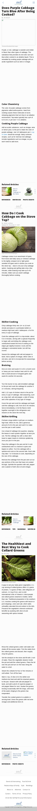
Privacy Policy (27, 794)
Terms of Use (16, 794)
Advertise (18, 790)
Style (22, 785)
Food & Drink (26, 781)
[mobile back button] (3, 2)
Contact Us (26, 790)
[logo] (18, 2)
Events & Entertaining (13, 781)
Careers (7, 794)
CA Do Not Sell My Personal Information (18, 798)
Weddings (29, 785)
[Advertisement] (18, 83)
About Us (10, 790)
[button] (3, 2)
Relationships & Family (11, 785)
